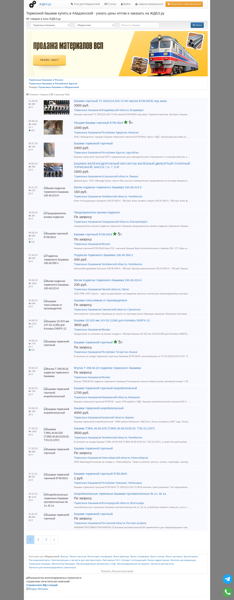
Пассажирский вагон (39, 560)
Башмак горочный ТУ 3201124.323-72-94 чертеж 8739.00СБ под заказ (120, 101)
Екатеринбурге (139, 221)
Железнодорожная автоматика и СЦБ (96, 564)
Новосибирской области (115, 457)
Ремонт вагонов (78, 556)
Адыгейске (132, 152)
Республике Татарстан (114, 352)
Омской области (110, 289)
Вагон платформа (139, 556)
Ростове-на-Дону (136, 523)
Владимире (137, 110)
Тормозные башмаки (86, 110)
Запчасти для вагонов (162, 564)
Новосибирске (139, 457)
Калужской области (112, 417)
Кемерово (134, 397)
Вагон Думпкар (121, 556)
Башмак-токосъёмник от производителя (100, 300)
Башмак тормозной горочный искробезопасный (105, 388)
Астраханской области (114, 176)
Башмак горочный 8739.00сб (93, 234)
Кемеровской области (114, 397)
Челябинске (135, 196)
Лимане (133, 176)
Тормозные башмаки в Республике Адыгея (53, 83)
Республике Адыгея (113, 152)
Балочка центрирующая (183, 560)
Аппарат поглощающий (134, 560)
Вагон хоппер (157, 556)
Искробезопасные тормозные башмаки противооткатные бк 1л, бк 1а (120, 493)
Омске (125, 289)
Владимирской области (115, 110)
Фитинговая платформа (99, 556)
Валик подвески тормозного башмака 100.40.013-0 (108, 187)
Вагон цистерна (174, 556)
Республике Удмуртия (114, 132)
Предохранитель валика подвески (97, 212)
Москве (105, 244)
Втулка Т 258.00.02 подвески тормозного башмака (107, 368)
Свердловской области (115, 221)
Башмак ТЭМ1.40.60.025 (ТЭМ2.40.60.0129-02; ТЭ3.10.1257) (114, 428)
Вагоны (64, 556)
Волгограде (137, 503)
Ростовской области (113, 523)
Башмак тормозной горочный (93, 143)
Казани (133, 352)
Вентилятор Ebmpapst (63, 564)
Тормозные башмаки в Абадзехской (58, 87)
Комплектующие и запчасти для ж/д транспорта (76, 560)
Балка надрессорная (158, 560)
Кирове (129, 417)
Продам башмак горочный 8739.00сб (99, 122)
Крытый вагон (191, 556)
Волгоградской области (115, 503)
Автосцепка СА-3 (111, 560)
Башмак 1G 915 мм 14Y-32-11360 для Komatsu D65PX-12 (112, 320)
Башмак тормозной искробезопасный (99, 408)
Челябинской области (114, 196)
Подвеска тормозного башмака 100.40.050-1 (103, 255)
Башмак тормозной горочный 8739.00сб (100, 473)
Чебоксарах (135, 483)
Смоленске (134, 309)
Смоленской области (113, 309)
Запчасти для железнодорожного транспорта (52, 567)
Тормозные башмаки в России (46, 80)
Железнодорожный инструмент (133, 564)
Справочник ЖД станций (42, 585)
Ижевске (133, 132)
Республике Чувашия (114, 483)
